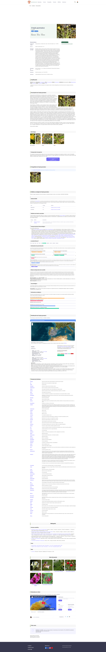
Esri (69, 340)
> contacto (29, 645)
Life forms (33, 551)
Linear (31, 469)
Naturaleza (39, 2)
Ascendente (32, 395)
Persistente (32, 485)
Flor (30, 427)
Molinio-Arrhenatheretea (49, 229)
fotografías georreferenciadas (63, 346)
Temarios (54, 2)
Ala (30, 383)
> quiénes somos (31, 647)
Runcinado (32, 497)
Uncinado (31, 510)
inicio (30, 5)
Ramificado (32, 488)
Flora (31, 428)
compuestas (36, 31)
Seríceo (31, 501)
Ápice (31, 392)
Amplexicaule (32, 387)
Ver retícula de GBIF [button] (60, 355)
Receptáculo (32, 490)
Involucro (31, 454)
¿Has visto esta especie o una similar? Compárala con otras (53, 159)
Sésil (31, 502)
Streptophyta (57, 82)
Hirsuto (31, 445)
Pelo (31, 482)
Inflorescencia (32, 451)
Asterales (33, 83)
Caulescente (32, 408)
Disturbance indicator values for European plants (39, 529)
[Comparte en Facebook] (65, 617)
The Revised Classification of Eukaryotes (37, 540)
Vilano (31, 513)
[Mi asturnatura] (77, 2)
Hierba (31, 444)
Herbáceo (31, 442)
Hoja (31, 447)
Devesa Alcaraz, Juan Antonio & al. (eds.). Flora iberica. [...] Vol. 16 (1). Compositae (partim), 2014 (46, 545)
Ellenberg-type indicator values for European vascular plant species (42, 531)
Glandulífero (32, 439)
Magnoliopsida (73, 82)
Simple (31, 504)
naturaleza (33, 5)
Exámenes (64, 2)
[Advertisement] (53, 14)
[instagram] (50, 648)
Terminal (31, 507)
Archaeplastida (42, 82)
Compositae (40, 83)
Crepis (46, 83)
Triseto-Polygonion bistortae (38, 229)
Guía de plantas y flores (65, 42)
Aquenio (31, 393)
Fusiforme (31, 431)
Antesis (31, 390)
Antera (31, 389)
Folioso (31, 430)
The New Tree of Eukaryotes (35, 538)
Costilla (31, 418)
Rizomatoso (32, 495)
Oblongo (31, 475)
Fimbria (31, 425)
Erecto (31, 421)
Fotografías (49, 2)
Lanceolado (32, 465)
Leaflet (65, 340)
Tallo (31, 505)
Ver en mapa (45, 351)
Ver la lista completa (41, 611)
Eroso (31, 422)
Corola (31, 416)
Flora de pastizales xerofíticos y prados (67, 43)
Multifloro (31, 472)
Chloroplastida (49, 82)
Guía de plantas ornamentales (47, 584)
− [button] (32, 324)
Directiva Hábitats (62, 215)
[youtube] (52, 648)
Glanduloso (32, 441)
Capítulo (31, 404)
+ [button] (32, 323)
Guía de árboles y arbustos (59, 571)
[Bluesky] (48, 648)
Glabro (31, 436)
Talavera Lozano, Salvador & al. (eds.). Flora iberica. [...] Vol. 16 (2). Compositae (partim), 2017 (46, 546)
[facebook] (46, 648)
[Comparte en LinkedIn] (67, 617)
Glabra (31, 433)
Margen (31, 470)
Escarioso (31, 424)
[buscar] (75, 2)
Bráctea (31, 400)
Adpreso (31, 381)
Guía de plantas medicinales (70, 571)
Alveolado (31, 386)
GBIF (70, 348)
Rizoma (31, 493)
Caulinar (31, 410)
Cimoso (31, 413)
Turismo (44, 2)
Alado (31, 384)
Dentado (31, 419)
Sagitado (31, 499)
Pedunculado (32, 478)
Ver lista (60, 600)
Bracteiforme (32, 403)
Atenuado (31, 397)
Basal (31, 399)
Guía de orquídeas (47, 571)
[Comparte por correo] (69, 617)
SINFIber (59, 2)
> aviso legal (30, 649)
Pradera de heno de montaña (55, 207)
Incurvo (31, 449)
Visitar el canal (33, 611)
